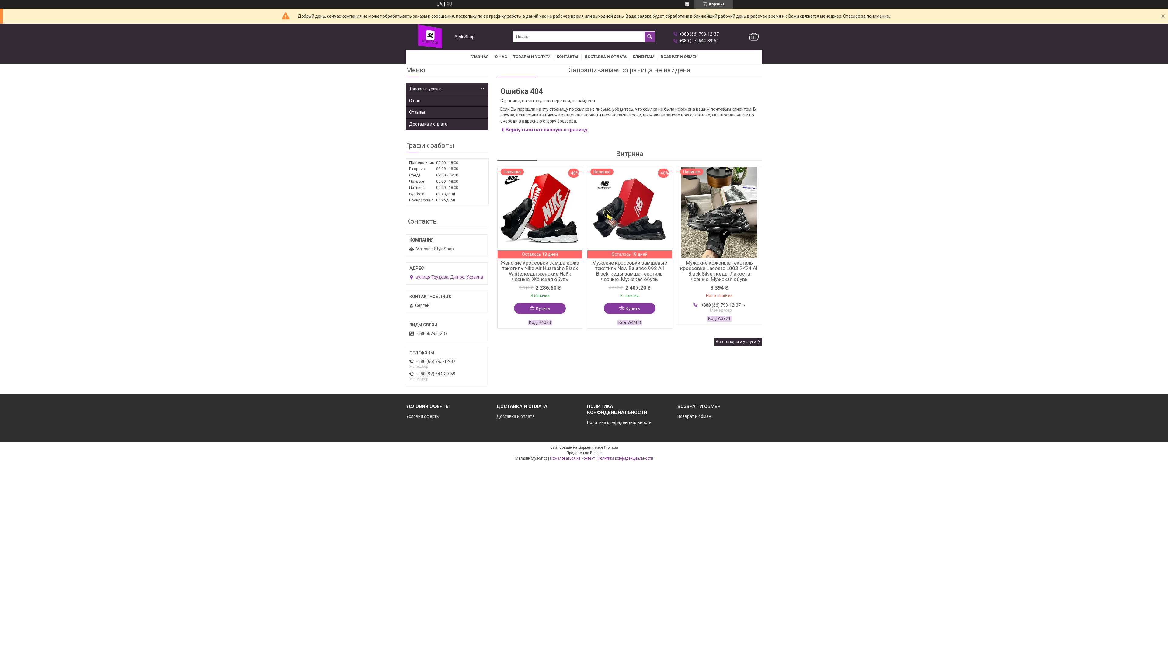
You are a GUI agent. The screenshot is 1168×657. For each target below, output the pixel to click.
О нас (501, 56)
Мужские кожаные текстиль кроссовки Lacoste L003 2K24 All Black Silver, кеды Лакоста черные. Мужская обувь (719, 271)
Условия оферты (423, 416)
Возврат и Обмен (679, 56)
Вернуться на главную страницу (547, 130)
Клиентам (644, 56)
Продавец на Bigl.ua (584, 453)
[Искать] (650, 37)
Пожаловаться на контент (572, 458)
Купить (543, 308)
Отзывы (417, 112)
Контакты (567, 56)
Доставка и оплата (605, 56)
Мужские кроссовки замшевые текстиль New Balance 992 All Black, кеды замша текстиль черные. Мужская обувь (629, 271)
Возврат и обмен (694, 416)
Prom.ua (611, 447)
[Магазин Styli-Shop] (429, 37)
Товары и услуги (532, 56)
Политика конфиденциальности (619, 422)
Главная (479, 56)
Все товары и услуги (736, 341)
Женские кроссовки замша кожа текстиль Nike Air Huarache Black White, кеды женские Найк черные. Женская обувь (540, 271)
